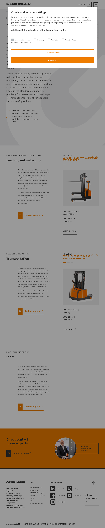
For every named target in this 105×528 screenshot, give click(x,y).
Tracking (40, 40)
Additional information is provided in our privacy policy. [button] (39, 30)
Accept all (52, 60)
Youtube (54, 40)
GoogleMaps (70, 40)
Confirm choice (52, 52)
